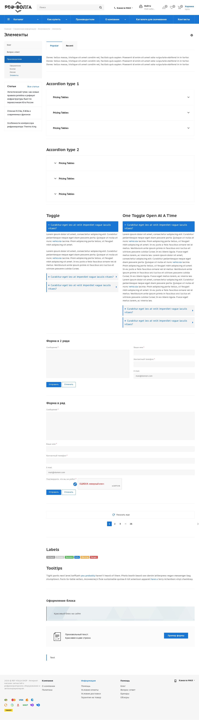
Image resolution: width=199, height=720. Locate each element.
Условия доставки (91, 693)
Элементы (14, 75)
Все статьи (33, 86)
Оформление (15, 66)
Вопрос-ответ (127, 689)
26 (131, 524)
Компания (47, 680)
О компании (48, 686)
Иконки (13, 72)
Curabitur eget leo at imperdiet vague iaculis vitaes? (82, 276)
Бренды (124, 693)
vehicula (57, 241)
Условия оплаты (89, 689)
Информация (88, 680)
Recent (69, 45)
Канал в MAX (124, 8)
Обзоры (124, 697)
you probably (88, 575)
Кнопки (13, 69)
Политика (47, 689)
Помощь (85, 686)
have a (154, 579)
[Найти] (100, 7)
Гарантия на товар (91, 697)
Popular (54, 45)
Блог (123, 686)
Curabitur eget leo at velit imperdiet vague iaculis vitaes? (79, 226)
